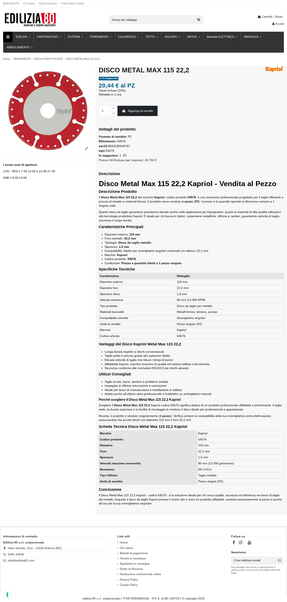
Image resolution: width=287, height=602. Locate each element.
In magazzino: (109, 155)
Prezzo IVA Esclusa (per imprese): (121, 160)
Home (124, 542)
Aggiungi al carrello (140, 110)
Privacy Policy (129, 579)
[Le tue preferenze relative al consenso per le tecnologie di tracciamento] (7, 595)
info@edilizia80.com (21, 560)
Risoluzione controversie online (140, 574)
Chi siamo (29, 3)
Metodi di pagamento (134, 553)
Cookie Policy (129, 584)
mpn (102, 150)
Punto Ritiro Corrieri (72, 3)
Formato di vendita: (113, 136)
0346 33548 (16, 554)
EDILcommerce (48, 3)
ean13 (103, 146)
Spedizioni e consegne (135, 563)
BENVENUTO (11, 3)
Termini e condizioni (133, 558)
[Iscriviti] (279, 560)
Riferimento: (107, 141)
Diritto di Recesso (131, 569)
